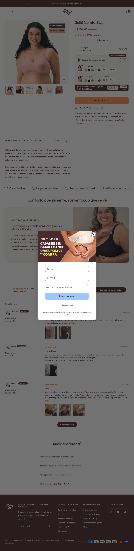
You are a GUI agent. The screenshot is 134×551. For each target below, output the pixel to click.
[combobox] (49, 287)
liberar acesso (67, 296)
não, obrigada (67, 305)
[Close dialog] (93, 234)
